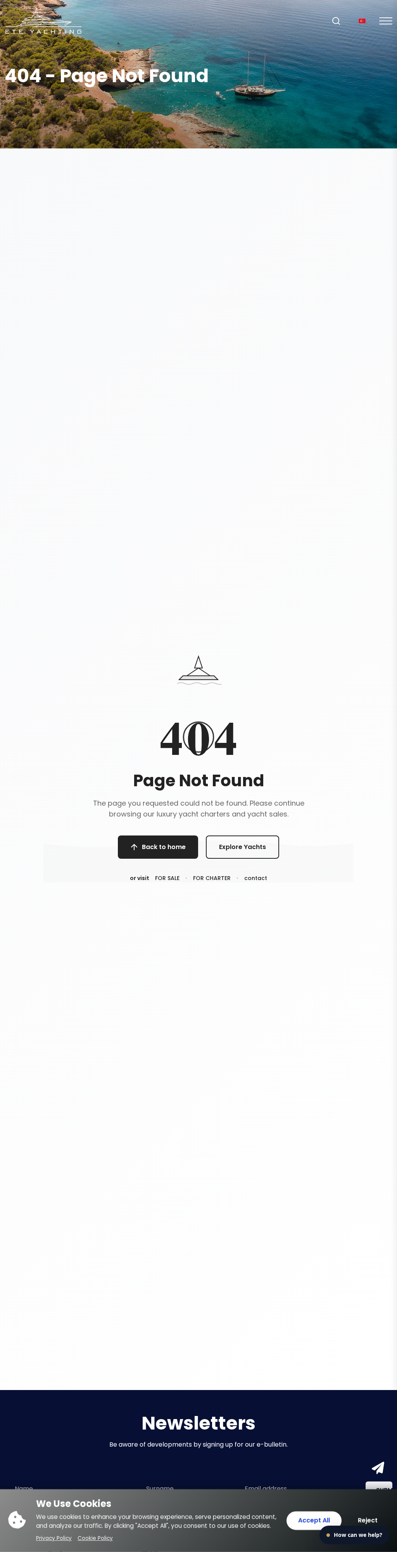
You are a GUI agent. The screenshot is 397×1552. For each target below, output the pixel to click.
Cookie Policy (95, 1538)
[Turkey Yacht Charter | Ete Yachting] (43, 20)
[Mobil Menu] (385, 20)
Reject (368, 1520)
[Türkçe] (362, 20)
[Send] (376, 1468)
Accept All (314, 1520)
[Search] (336, 21)
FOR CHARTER (212, 878)
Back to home (164, 846)
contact (255, 878)
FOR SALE (167, 878)
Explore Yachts (242, 846)
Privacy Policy (54, 1538)
